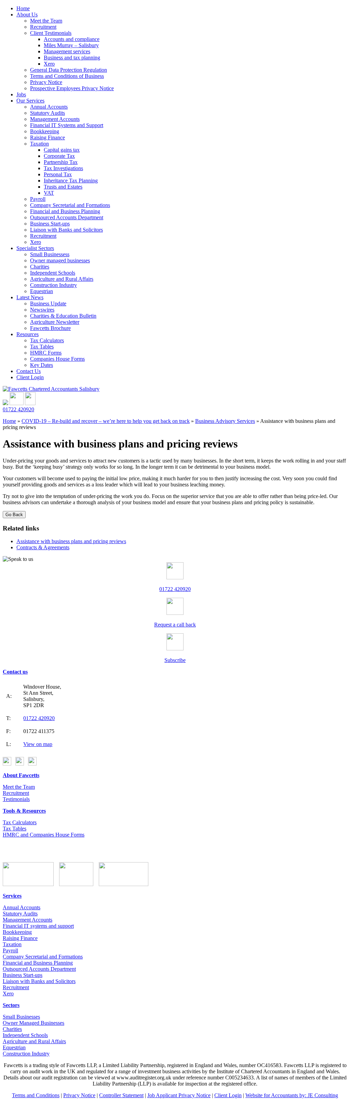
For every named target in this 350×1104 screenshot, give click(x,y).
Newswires (42, 310)
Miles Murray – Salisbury (71, 45)
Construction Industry (53, 285)
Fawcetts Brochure (50, 328)
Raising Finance (47, 137)
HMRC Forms (46, 353)
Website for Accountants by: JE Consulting (291, 1095)
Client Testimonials (50, 33)
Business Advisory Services (225, 421)
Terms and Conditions (35, 1095)
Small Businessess (49, 254)
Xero (49, 64)
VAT (49, 193)
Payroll (37, 199)
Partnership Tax (61, 162)
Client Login (30, 377)
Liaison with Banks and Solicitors (66, 230)
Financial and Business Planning (65, 211)
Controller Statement (121, 1095)
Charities (39, 267)
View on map (37, 744)
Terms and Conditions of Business (67, 76)
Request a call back (175, 624)
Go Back (14, 514)
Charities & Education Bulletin (63, 316)
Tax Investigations (63, 168)
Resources (27, 334)
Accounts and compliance (71, 39)
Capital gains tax (62, 150)
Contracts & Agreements (42, 547)
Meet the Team (46, 21)
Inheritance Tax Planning (71, 180)
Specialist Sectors (35, 248)
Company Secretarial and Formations (70, 205)
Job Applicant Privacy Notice (179, 1095)
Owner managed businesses (60, 260)
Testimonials (16, 799)
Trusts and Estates (63, 187)
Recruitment (43, 27)
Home (23, 8)
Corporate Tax (59, 156)
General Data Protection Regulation (68, 70)
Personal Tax (58, 174)
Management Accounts (55, 119)
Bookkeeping (44, 131)
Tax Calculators (47, 340)
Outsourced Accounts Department (66, 217)
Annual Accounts (49, 107)
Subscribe (175, 660)
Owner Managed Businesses (33, 1023)
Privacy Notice (46, 82)
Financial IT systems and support (38, 926)
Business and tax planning (72, 57)
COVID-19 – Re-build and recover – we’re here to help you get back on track (106, 421)
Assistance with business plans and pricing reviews (71, 541)
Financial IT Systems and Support (66, 125)
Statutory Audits (47, 113)
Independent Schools (52, 273)
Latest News (29, 297)
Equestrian (41, 291)
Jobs (21, 94)
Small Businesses (21, 1017)
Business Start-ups (50, 223)
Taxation (39, 144)
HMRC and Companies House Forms (43, 835)
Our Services (30, 101)
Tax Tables (42, 346)
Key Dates (41, 365)
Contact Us (28, 371)
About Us (27, 14)
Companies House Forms (57, 359)
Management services (67, 51)
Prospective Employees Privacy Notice (72, 88)
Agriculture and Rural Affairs (61, 279)
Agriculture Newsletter (54, 322)
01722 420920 (18, 409)
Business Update (48, 303)
